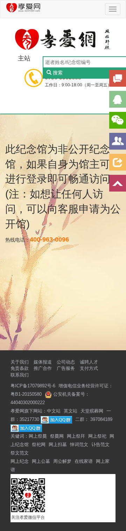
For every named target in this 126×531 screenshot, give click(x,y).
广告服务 (66, 368)
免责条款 (19, 368)
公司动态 (66, 362)
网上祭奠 (38, 436)
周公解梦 (62, 461)
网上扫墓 (58, 444)
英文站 (70, 411)
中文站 (54, 411)
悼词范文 (79, 444)
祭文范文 (19, 452)
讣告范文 (100, 444)
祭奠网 (57, 436)
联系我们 (19, 375)
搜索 (57, 73)
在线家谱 (84, 461)
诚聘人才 (89, 362)
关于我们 (19, 362)
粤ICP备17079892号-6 (32, 385)
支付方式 (89, 368)
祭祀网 (39, 444)
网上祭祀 (97, 436)
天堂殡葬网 (91, 411)
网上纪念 (19, 461)
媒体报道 (43, 362)
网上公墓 (41, 461)
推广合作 (43, 368)
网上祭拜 (76, 436)
